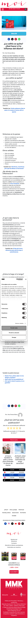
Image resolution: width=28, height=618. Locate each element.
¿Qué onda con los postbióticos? (14, 379)
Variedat (14, 515)
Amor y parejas (13, 509)
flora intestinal (14, 183)
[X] (12, 39)
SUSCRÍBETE (14, 572)
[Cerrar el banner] (25, 279)
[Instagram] (9, 524)
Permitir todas (14, 328)
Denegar (14, 337)
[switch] (24, 308)
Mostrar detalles (19, 323)
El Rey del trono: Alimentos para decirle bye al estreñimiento (14, 250)
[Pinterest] (19, 523)
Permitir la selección (14, 332)
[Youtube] (16, 524)
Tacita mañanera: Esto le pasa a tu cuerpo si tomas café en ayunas (14, 110)
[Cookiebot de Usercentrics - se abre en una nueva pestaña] (17, 279)
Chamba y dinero (6, 512)
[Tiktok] (22, 523)
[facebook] (8, 39)
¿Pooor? (6, 509)
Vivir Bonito (23, 512)
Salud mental (15, 512)
